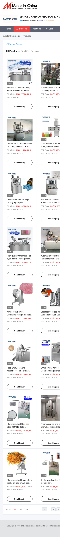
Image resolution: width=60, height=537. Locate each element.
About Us (37, 28)
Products (23, 28)
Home (8, 28)
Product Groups (15, 44)
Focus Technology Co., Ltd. (35, 526)
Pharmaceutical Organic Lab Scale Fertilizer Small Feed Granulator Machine (19, 483)
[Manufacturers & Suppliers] (20, 5)
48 (27, 509)
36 (21, 509)
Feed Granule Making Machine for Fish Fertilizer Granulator (18, 370)
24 (15, 509)
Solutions (50, 28)
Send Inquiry (19, 106)
